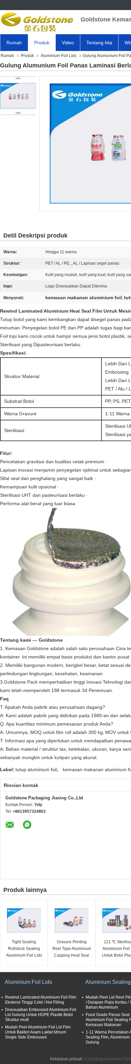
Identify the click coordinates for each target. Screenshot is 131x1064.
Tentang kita (99, 42)
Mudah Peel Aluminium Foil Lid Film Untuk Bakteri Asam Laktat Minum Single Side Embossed (38, 1032)
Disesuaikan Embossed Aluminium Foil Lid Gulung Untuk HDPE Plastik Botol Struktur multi (40, 1014)
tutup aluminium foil (36, 769)
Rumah (14, 42)
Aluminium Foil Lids (59, 55)
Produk (41, 42)
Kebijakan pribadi (66, 1059)
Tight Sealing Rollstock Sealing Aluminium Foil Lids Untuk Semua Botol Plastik (24, 949)
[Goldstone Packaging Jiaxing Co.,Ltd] (37, 22)
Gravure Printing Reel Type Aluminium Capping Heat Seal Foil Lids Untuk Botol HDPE (71, 949)
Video (68, 42)
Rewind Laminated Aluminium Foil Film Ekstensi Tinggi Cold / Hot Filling (40, 1000)
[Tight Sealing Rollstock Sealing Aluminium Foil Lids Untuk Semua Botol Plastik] (23, 920)
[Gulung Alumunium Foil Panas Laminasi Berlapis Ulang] (18, 96)
